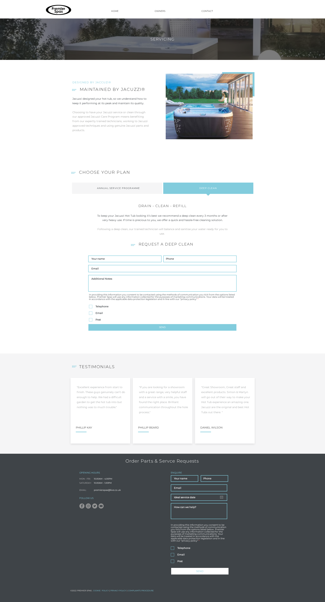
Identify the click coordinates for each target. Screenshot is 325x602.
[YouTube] (101, 506)
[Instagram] (88, 506)
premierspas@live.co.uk (107, 490)
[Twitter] (94, 506)
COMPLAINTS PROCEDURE (141, 590)
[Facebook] (81, 506)
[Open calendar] (221, 497)
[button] (160, 11)
